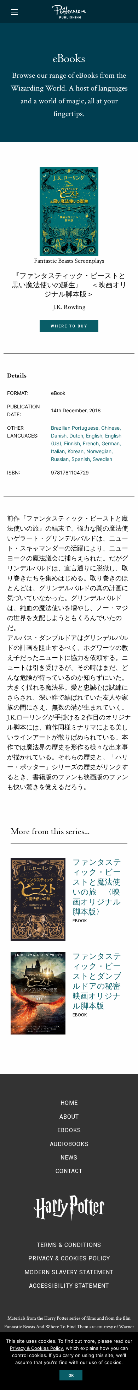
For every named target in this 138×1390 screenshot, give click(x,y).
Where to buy (69, 326)
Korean (76, 451)
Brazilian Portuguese (74, 428)
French (91, 443)
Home (69, 1102)
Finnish (72, 443)
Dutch (76, 436)
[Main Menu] (14, 12)
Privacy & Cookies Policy (69, 1258)
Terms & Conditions (69, 1245)
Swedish (102, 459)
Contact (69, 1171)
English (94, 436)
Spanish (80, 459)
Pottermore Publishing (69, 12)
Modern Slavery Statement (69, 1272)
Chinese (110, 428)
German (111, 443)
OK (71, 1375)
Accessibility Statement (69, 1285)
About (69, 1116)
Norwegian (98, 451)
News (69, 1157)
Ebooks (69, 1130)
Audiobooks (69, 1144)
